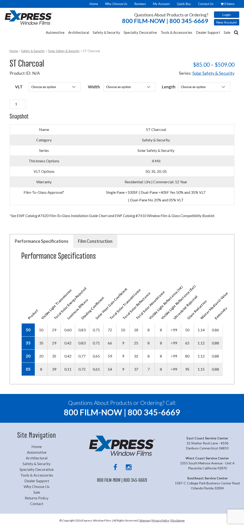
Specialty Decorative (140, 32)
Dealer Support (208, 32)
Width (94, 86)
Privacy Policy (160, 520)
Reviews (140, 4)
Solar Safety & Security (64, 51)
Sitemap (145, 520)
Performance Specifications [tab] (41, 241)
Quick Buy (184, 4)
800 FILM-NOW (165, 21)
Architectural (78, 32)
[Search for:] (236, 32)
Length (168, 86)
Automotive (55, 32)
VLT (19, 86)
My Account (161, 4)
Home (94, 4)
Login (227, 15)
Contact (36, 503)
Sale (227, 32)
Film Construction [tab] (95, 241)
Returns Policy (36, 498)
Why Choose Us (116, 4)
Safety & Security (106, 32)
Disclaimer (178, 520)
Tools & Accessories (176, 32)
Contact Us (206, 4)
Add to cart (42, 104)
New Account (226, 22)
